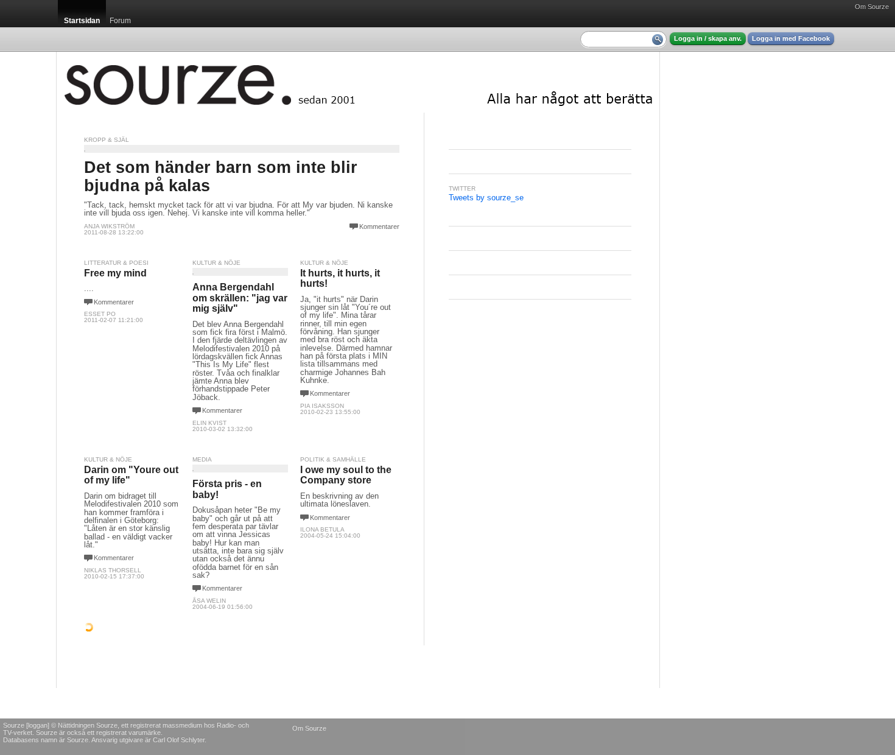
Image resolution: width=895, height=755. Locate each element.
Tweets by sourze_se (486, 197)
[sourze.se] (358, 82)
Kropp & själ (106, 139)
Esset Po (100, 314)
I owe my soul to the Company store (345, 475)
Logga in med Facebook (791, 38)
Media (202, 459)
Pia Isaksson (322, 405)
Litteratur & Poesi (116, 262)
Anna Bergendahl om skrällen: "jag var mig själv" (239, 298)
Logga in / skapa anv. (708, 38)
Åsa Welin (209, 600)
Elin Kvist (209, 423)
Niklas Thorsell (112, 570)
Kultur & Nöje (216, 262)
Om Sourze (872, 6)
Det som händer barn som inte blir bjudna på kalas (220, 176)
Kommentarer (379, 226)
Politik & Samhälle (333, 459)
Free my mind (115, 273)
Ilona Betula (322, 529)
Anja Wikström (109, 226)
